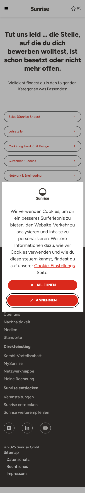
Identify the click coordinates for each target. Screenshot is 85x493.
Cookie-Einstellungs (54, 265)
